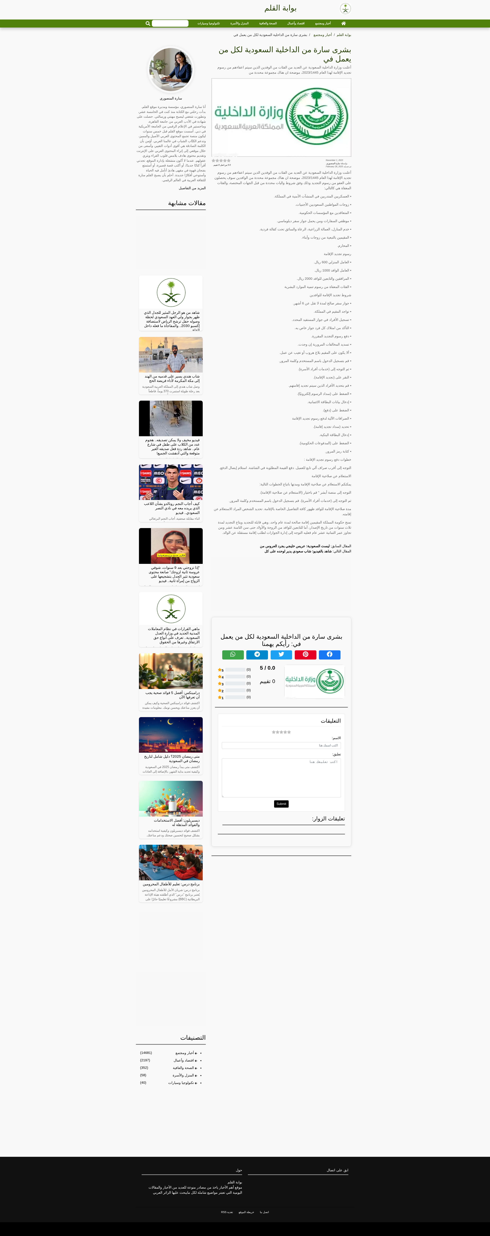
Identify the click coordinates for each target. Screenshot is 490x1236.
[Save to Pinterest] (305, 655)
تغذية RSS (227, 1212)
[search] (148, 23)
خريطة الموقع (246, 1212)
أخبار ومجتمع (323, 23)
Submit (281, 804)
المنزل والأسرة (239, 23)
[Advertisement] (281, 584)
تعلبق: (336, 754)
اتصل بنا (264, 1212)
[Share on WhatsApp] (233, 655)
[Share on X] (281, 655)
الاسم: (336, 738)
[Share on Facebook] (330, 655)
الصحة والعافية (268, 23)
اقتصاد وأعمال (296, 23)
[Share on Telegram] (257, 655)
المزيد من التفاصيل (192, 188)
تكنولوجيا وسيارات (209, 23)
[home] (343, 23)
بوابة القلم (344, 35)
